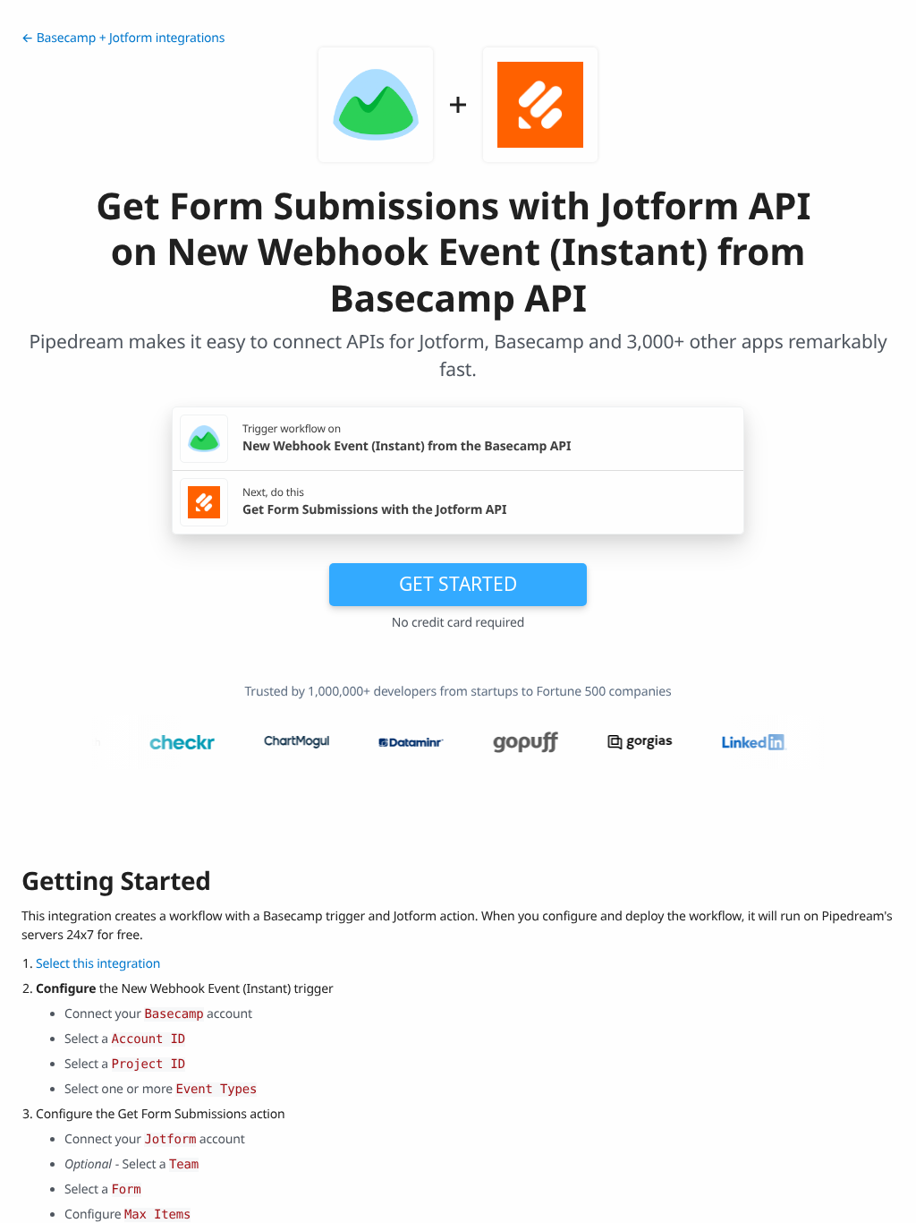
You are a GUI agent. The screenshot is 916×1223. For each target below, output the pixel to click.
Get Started (458, 583)
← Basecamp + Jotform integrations (123, 38)
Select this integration (98, 963)
